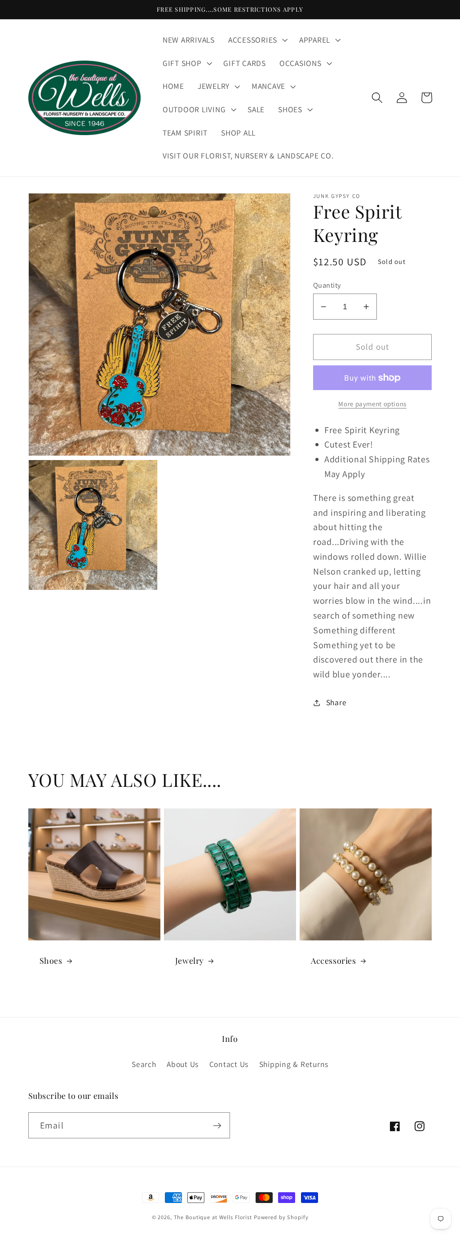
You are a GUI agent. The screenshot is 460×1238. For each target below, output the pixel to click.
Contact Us (229, 1064)
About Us (183, 1064)
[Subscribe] (217, 1125)
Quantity (327, 285)
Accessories (333, 961)
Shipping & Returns (294, 1064)
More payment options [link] (372, 403)
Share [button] (336, 702)
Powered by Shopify (281, 1217)
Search (144, 1064)
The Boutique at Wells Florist (214, 1217)
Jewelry (189, 961)
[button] (256, 40)
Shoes (51, 961)
